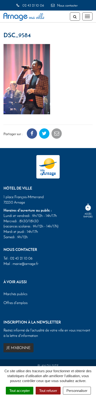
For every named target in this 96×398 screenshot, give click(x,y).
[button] (26, 78)
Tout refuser (48, 391)
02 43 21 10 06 (32, 5)
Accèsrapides (88, 215)
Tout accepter (19, 391)
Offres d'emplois (15, 303)
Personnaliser (76, 391)
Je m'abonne (19, 348)
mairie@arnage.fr (25, 263)
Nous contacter (67, 5)
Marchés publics (15, 294)
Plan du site (48, 366)
